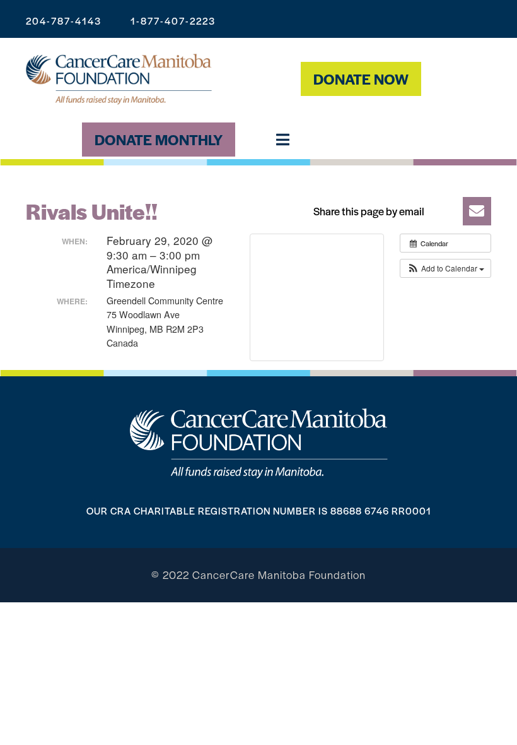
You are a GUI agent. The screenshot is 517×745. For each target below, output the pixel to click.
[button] (398, 211)
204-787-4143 (64, 20)
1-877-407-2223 (173, 20)
